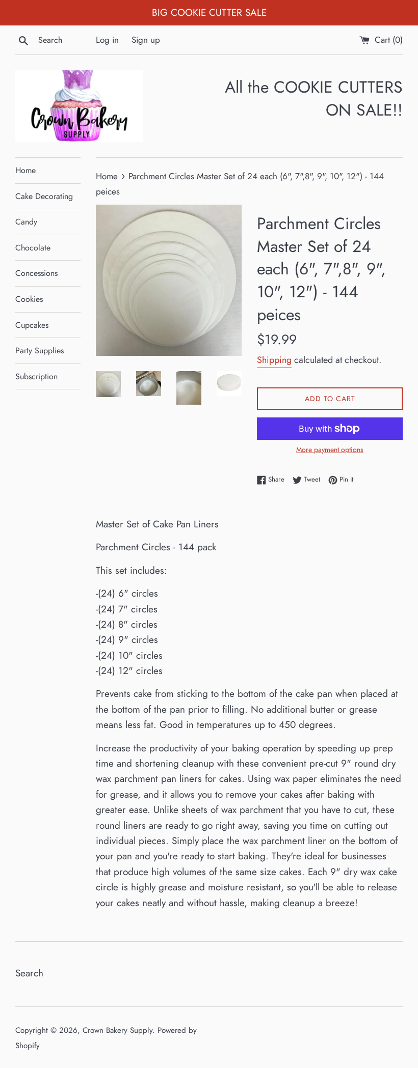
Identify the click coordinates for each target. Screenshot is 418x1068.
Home (25, 170)
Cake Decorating (44, 196)
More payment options (329, 449)
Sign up (146, 40)
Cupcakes (31, 325)
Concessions (36, 273)
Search (29, 973)
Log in (107, 40)
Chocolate (32, 248)
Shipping (274, 360)
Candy (26, 222)
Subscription (36, 376)
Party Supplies (39, 350)
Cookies (29, 299)
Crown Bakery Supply (117, 1030)
